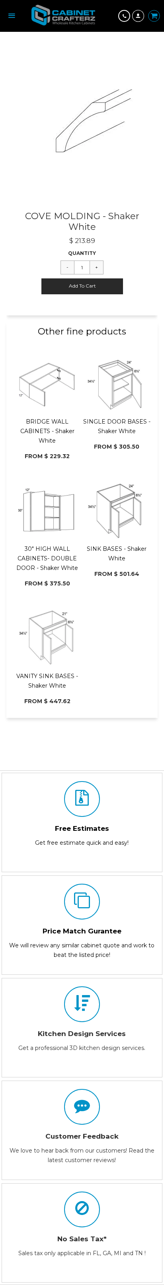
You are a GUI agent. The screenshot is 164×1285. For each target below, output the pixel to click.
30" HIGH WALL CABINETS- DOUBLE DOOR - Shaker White (47, 558)
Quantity (82, 253)
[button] (82, 286)
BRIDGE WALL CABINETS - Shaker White (47, 431)
